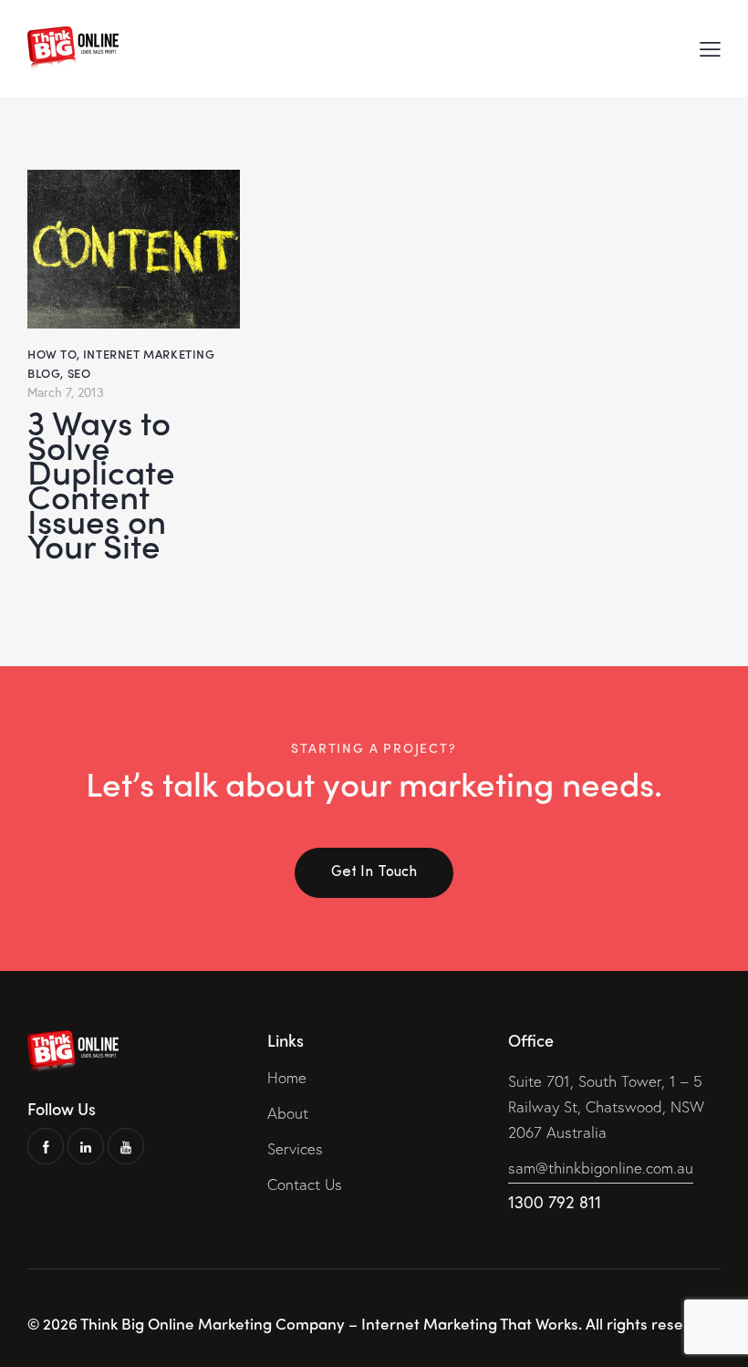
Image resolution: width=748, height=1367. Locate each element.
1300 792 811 (554, 1202)
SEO (79, 372)
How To (52, 353)
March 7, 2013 (65, 392)
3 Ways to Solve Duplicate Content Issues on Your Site (101, 483)
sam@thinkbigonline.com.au (600, 1167)
